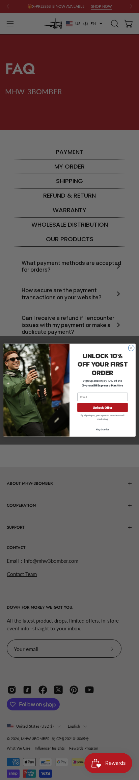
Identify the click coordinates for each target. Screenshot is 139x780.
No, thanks (102, 429)
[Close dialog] (131, 348)
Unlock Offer (103, 407)
